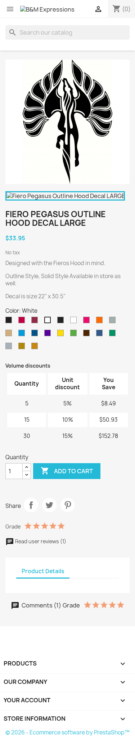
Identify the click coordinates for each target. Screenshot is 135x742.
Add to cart (67, 470)
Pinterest (67, 505)
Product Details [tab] (43, 571)
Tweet (49, 505)
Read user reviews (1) (40, 541)
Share (31, 505)
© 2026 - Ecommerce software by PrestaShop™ (67, 732)
